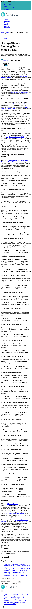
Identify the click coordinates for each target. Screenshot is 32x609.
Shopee (6, 29)
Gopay (6, 23)
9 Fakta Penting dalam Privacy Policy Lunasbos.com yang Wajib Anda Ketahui (15, 598)
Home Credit (8, 24)
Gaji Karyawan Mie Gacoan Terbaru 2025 (16, 575)
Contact (6, 9)
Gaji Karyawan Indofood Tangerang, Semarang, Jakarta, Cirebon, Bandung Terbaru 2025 (17, 565)
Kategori (3, 561)
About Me (7, 6)
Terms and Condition (10, 8)
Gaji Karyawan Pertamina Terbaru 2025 (15, 570)
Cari (19, 581)
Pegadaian (7, 27)
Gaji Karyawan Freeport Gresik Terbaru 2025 (17, 569)
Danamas (7, 21)
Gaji (5, 38)
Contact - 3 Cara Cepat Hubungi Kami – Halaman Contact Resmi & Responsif (15, 601)
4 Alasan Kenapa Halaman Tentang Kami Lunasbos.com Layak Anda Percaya (16, 595)
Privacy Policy (8, 4)
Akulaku (6, 19)
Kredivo (6, 26)
